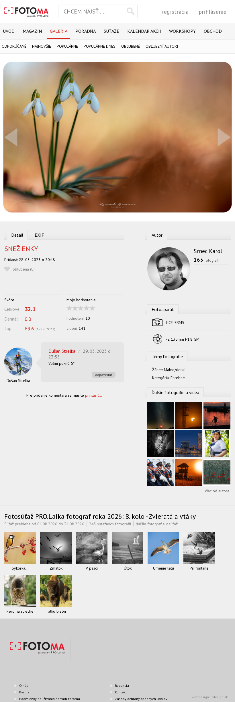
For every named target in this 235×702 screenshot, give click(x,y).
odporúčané (14, 46)
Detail (17, 235)
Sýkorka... (20, 568)
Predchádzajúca (10, 137)
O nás (23, 685)
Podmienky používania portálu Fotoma (49, 699)
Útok (128, 568)
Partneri (25, 692)
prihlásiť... (93, 395)
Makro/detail (175, 369)
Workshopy (182, 31)
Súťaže (111, 31)
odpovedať (103, 375)
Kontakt (121, 692)
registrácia (175, 12)
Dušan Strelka (18, 380)
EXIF (39, 235)
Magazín (32, 31)
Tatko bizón (56, 611)
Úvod (9, 31)
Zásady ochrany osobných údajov (141, 699)
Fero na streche (20, 611)
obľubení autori (162, 46)
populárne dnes (99, 46)
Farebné (178, 377)
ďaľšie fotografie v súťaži (157, 523)
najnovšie (41, 46)
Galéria (58, 31)
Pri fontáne (199, 568)
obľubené (130, 46)
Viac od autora (217, 490)
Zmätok (56, 568)
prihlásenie (212, 12)
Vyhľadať (130, 11)
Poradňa (85, 31)
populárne (67, 46)
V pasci (92, 568)
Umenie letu (163, 568)
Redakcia (122, 685)
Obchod (213, 31)
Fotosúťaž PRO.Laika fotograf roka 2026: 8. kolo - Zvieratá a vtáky (100, 516)
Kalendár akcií (144, 31)
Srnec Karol (208, 251)
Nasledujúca (224, 137)
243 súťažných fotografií (110, 523)
